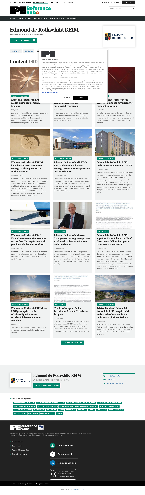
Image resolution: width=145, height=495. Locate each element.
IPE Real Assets (25, 2)
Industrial (82, 410)
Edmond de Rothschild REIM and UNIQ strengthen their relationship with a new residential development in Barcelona (29, 314)
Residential (70, 410)
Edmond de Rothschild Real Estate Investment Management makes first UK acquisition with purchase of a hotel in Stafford (28, 240)
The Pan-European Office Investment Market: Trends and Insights (71, 311)
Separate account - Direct (23, 403)
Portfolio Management (109, 406)
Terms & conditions (19, 454)
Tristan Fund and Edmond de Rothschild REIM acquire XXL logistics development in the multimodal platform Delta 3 (113, 313)
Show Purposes (65, 97)
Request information (21, 40)
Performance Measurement (86, 406)
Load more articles (72, 342)
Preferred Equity (47, 413)
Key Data (29, 51)
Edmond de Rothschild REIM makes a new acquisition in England (27, 102)
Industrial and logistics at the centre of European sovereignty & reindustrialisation (115, 102)
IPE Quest (54, 2)
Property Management (22, 410)
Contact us (13, 484)
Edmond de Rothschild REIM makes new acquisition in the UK (115, 164)
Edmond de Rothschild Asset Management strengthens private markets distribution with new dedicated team (72, 240)
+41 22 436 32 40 (113, 376)
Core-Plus (119, 410)
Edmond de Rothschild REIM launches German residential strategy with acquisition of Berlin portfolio (27, 167)
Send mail (110, 380)
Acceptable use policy (20, 450)
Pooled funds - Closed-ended (109, 403)
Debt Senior (33, 413)
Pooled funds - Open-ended (24, 406)
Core (111, 410)
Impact (59, 413)
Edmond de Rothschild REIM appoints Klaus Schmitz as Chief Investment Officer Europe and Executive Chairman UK (114, 240)
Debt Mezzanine (19, 413)
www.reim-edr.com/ (114, 383)
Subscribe (115, 2)
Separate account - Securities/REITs (81, 403)
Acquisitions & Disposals (48, 406)
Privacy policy (17, 442)
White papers (60, 304)
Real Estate (51, 410)
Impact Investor (67, 2)
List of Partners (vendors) (50, 92)
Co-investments (66, 406)
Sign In (128, 2)
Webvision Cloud (78, 489)
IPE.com (13, 2)
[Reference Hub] (30, 14)
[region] (73, 76)
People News (60, 231)
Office (61, 410)
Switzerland (39, 410)
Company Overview (26, 484)
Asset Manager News (20, 96)
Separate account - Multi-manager (50, 403)
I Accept (80, 97)
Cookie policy (17, 446)
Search (133, 8)
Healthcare (101, 410)
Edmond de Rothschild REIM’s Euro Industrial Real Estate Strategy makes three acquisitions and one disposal (72, 167)
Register (105, 2)
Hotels (91, 410)
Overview (15, 51)
